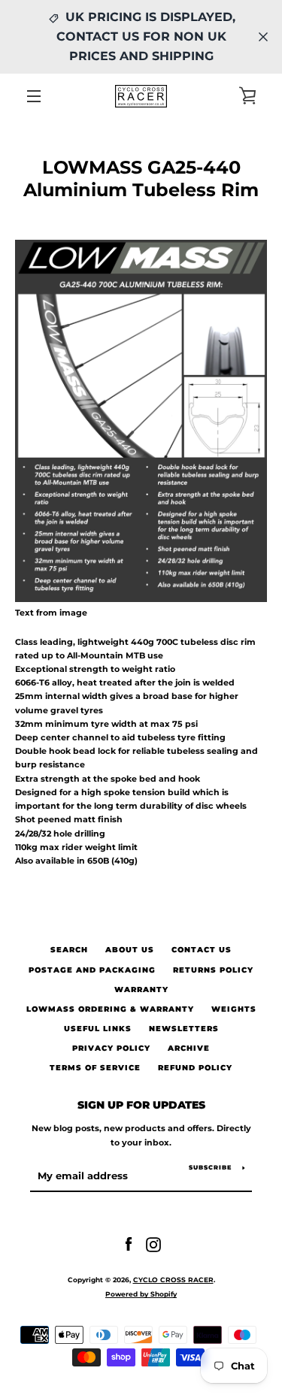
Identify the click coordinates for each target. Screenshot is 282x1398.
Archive (189, 1048)
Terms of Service (95, 1068)
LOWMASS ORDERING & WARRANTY (110, 1009)
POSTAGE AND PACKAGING (92, 970)
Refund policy (195, 1068)
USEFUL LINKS (98, 1028)
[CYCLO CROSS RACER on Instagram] (153, 1244)
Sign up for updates (141, 1105)
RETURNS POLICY (213, 970)
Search (69, 950)
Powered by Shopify (141, 1294)
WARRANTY (141, 989)
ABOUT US (129, 950)
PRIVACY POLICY (111, 1048)
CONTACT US (201, 950)
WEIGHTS (233, 1009)
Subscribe (210, 1167)
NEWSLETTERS (184, 1028)
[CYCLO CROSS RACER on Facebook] (128, 1244)
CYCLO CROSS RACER (173, 1279)
